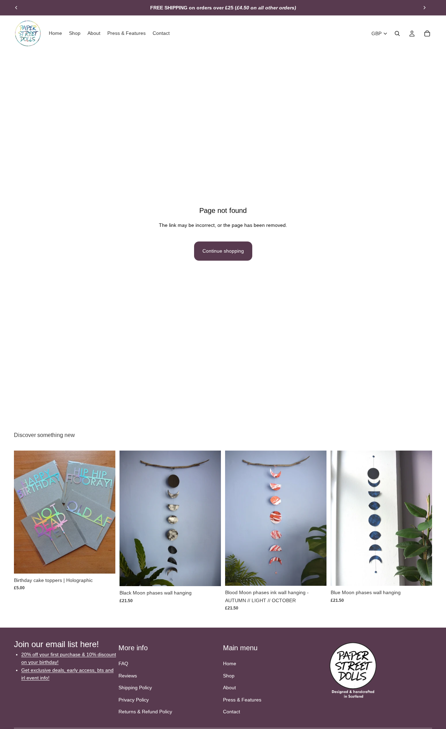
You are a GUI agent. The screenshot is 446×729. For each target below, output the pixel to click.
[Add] (210, 575)
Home (229, 663)
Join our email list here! (56, 644)
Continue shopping (223, 251)
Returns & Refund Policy (145, 711)
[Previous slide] (16, 7)
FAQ (123, 663)
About (229, 687)
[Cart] (427, 33)
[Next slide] (424, 7)
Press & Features (242, 699)
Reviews (127, 675)
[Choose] (104, 563)
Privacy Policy (133, 699)
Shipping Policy (135, 687)
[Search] (397, 33)
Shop (228, 675)
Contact (231, 711)
